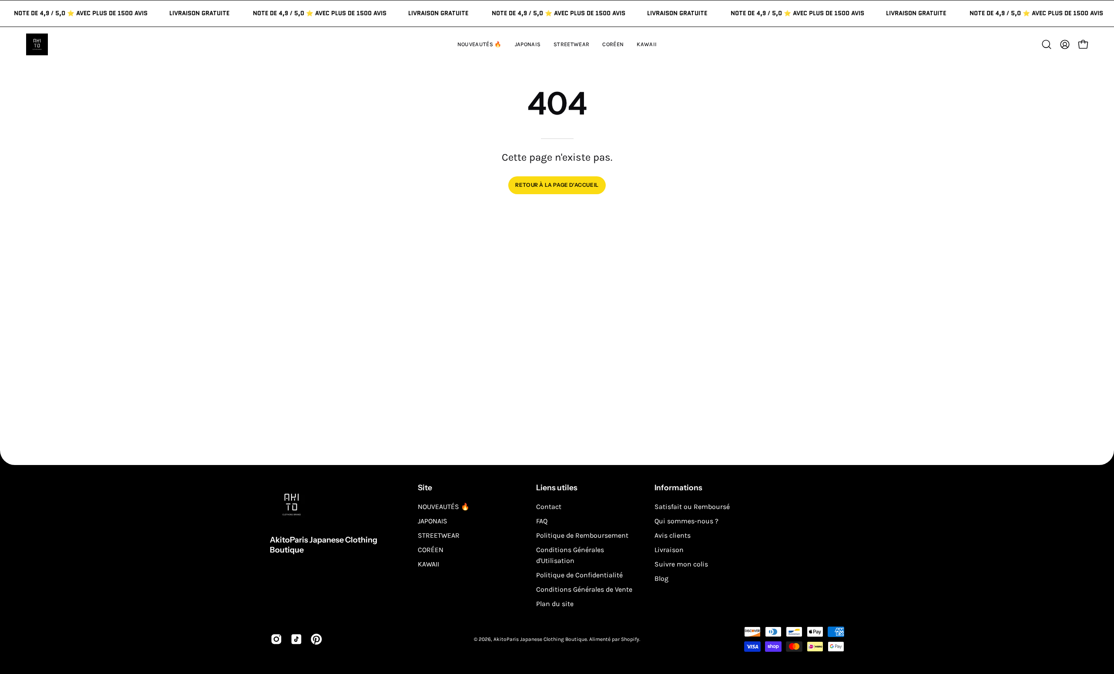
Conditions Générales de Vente (584, 589)
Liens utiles (556, 487)
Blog (661, 578)
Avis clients (672, 535)
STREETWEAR (439, 535)
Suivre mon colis (681, 564)
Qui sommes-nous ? (686, 521)
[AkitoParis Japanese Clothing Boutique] (37, 44)
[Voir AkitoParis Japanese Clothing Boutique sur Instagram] (276, 639)
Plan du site (555, 604)
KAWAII (428, 564)
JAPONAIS (432, 521)
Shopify (630, 639)
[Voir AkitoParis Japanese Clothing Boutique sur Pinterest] (316, 639)
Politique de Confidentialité (579, 575)
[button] (646, 44)
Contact (548, 506)
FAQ (541, 521)
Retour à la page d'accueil (557, 185)
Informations (678, 487)
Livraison (669, 550)
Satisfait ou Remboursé (692, 506)
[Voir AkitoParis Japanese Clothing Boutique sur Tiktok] (296, 639)
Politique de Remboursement (582, 535)
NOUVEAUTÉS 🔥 (444, 506)
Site (425, 487)
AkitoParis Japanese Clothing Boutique (323, 545)
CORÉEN (430, 550)
